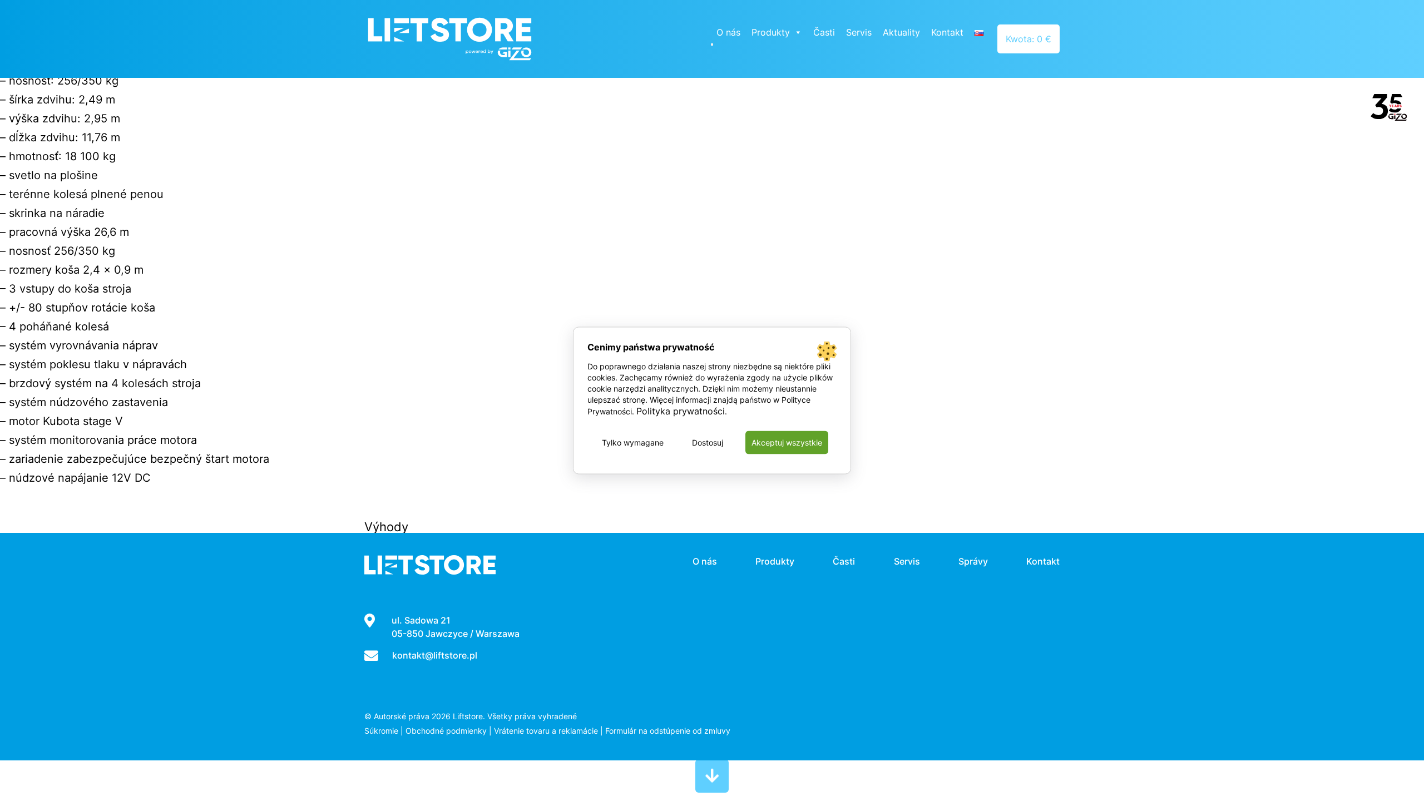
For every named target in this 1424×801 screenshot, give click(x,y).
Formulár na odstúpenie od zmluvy (667, 730)
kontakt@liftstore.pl (434, 655)
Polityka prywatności (680, 411)
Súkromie (381, 730)
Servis (859, 32)
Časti (824, 32)
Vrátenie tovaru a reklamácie (546, 730)
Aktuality (901, 32)
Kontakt (947, 32)
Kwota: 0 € (1028, 38)
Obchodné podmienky (446, 730)
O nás (728, 32)
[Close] (712, 44)
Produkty (770, 32)
